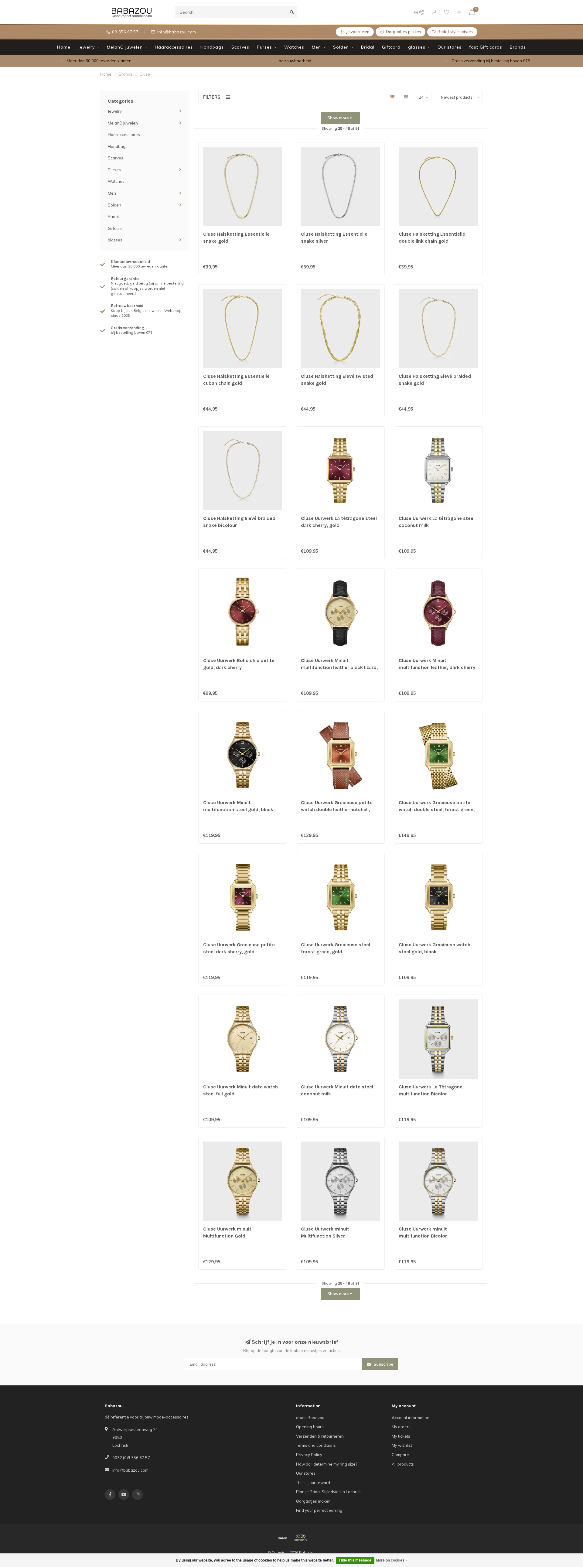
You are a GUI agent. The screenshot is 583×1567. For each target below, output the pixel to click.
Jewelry (86, 47)
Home (63, 47)
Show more (338, 117)
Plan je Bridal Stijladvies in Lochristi (329, 1491)
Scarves (240, 47)
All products (403, 1464)
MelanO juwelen (125, 47)
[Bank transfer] (282, 1537)
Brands (518, 47)
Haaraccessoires (174, 47)
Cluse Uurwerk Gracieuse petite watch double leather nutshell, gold (337, 809)
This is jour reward (313, 1482)
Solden (341, 47)
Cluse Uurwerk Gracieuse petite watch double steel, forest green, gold (437, 809)
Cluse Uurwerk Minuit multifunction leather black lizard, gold (339, 667)
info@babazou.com (130, 1470)
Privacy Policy (309, 1454)
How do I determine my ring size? (326, 1464)
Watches (294, 47)
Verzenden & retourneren (320, 1436)
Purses (264, 47)
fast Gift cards (485, 47)
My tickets (401, 1436)
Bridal (367, 47)
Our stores (450, 47)
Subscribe (382, 1364)
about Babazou (310, 1417)
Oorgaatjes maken (313, 1501)
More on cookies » (391, 1560)
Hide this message (355, 1560)
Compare (400, 1454)
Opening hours (310, 1426)
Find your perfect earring (319, 1510)
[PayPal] (300, 1537)
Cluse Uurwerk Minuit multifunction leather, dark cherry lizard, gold (437, 667)
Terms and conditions (316, 1445)
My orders (401, 1426)
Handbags (212, 47)
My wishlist (402, 1445)
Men (316, 47)
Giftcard (391, 47)
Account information (410, 1417)
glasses (416, 47)
